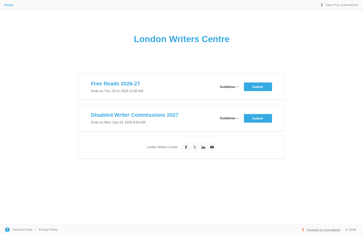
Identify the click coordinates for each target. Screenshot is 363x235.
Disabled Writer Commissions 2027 (135, 115)
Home (8, 5)
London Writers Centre (181, 39)
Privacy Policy (48, 229)
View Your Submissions (342, 5)
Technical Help (22, 229)
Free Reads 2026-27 (115, 83)
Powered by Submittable (323, 229)
